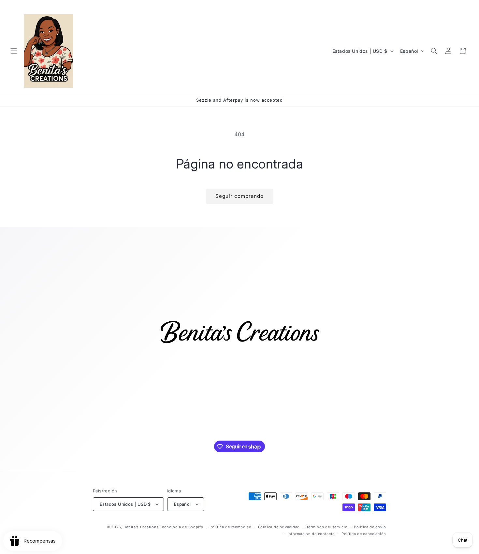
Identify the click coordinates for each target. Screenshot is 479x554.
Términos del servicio (327, 527)
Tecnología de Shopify (181, 527)
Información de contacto (311, 534)
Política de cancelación (363, 534)
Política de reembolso (231, 527)
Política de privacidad (279, 527)
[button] (14, 51)
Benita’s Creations (141, 527)
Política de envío (370, 527)
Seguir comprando (239, 196)
